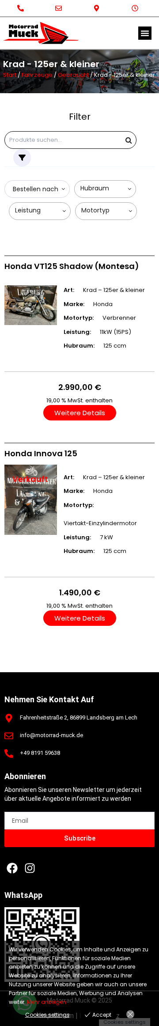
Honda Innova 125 (40, 453)
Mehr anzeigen (46, 1002)
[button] (144, 33)
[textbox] (33, 189)
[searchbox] (106, 188)
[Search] (128, 140)
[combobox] (37, 189)
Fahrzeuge (37, 75)
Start (9, 75)
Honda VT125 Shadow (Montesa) (71, 266)
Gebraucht (73, 75)
